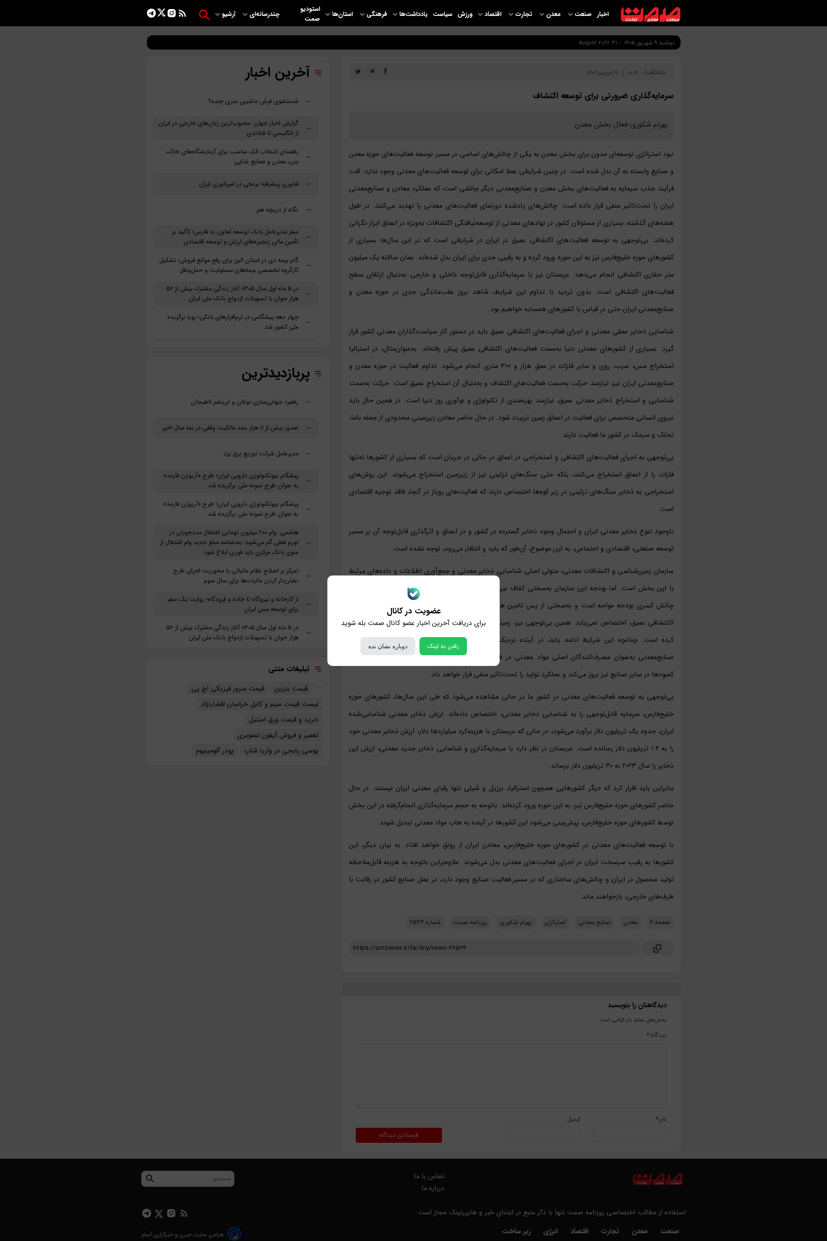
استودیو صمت (310, 14)
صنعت (584, 14)
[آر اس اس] (182, 15)
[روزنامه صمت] (650, 15)
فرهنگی (377, 14)
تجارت (524, 14)
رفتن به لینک (443, 646)
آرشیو (229, 14)
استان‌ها (343, 14)
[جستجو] (204, 15)
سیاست (443, 14)
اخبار (603, 14)
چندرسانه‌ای (265, 14)
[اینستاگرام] (171, 15)
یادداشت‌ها (414, 14)
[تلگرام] (151, 15)
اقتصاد (494, 14)
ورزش (465, 14)
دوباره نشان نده (387, 646)
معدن (554, 14)
